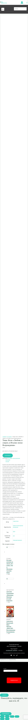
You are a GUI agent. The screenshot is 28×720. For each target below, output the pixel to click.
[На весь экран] (12, 716)
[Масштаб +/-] (17, 716)
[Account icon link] (22, 2)
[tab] (15, 460)
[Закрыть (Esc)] (2, 716)
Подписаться (14, 680)
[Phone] (16, 655)
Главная (4, 436)
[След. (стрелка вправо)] (7, 719)
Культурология (16, 458)
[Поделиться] (7, 716)
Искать (12, 8)
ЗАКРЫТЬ (4, 695)
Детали (7, 461)
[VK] (14, 655)
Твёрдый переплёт (17, 540)
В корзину (7, 455)
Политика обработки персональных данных (14, 653)
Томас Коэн (15, 521)
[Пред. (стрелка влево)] (2, 719)
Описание (8, 459)
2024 (14, 531)
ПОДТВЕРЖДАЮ (5, 713)
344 (14, 535)
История (9, 436)
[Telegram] (11, 655)
